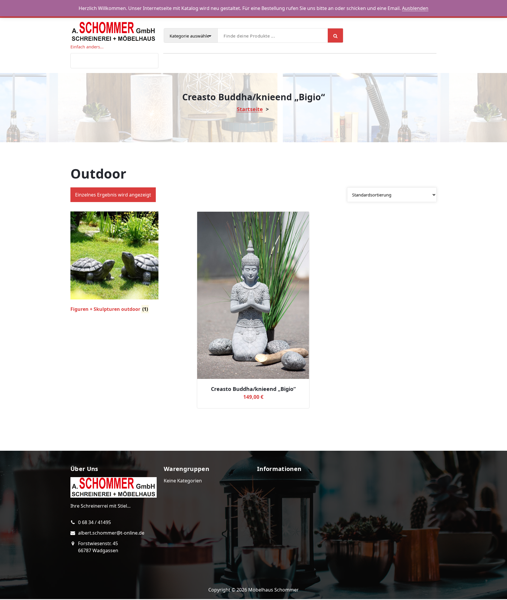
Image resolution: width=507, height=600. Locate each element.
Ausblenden (415, 8)
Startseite (250, 109)
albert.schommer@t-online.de (111, 533)
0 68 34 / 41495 (94, 522)
